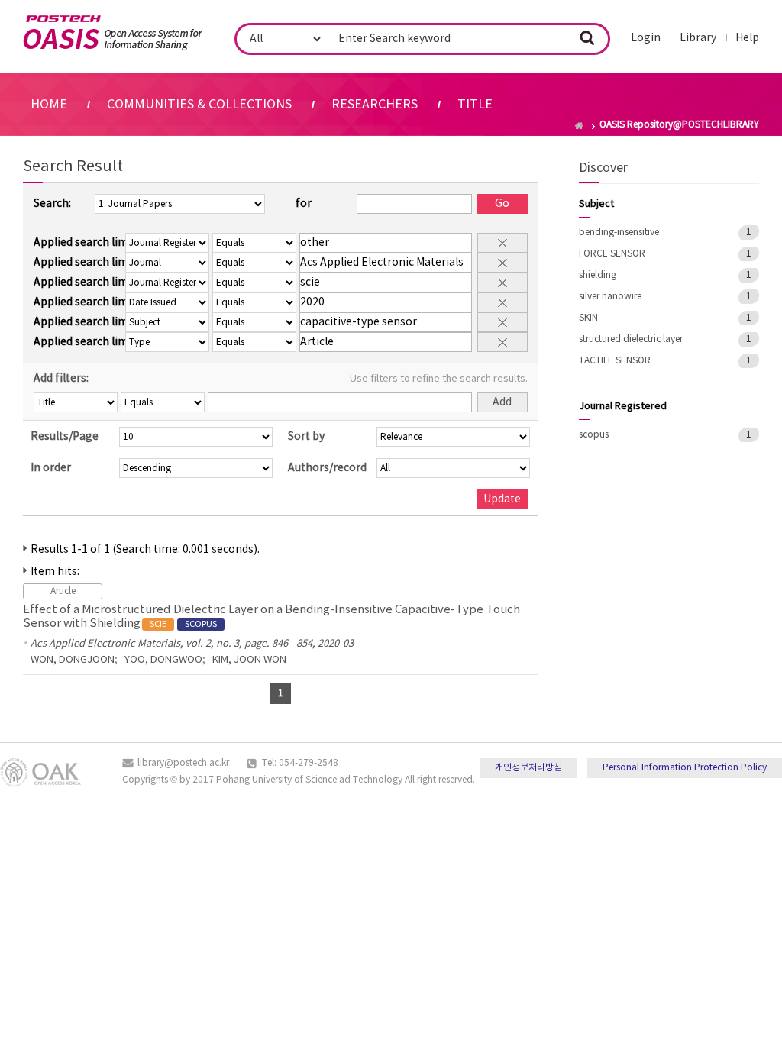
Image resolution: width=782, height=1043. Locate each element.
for (304, 204)
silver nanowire (610, 297)
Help (747, 38)
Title (475, 104)
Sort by (306, 437)
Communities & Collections (199, 104)
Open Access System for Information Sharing (112, 32)
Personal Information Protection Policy (685, 768)
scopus (594, 435)
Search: (52, 204)
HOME (49, 104)
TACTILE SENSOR (615, 361)
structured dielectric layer (631, 339)
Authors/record (327, 468)
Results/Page (65, 437)
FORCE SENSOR (612, 254)
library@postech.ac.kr (183, 763)
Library (698, 38)
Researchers (374, 104)
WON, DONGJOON (73, 660)
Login (646, 38)
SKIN (588, 318)
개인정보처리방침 (528, 768)
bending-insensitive (619, 232)
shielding (597, 275)
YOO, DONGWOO (163, 660)
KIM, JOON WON (249, 660)
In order (51, 468)
